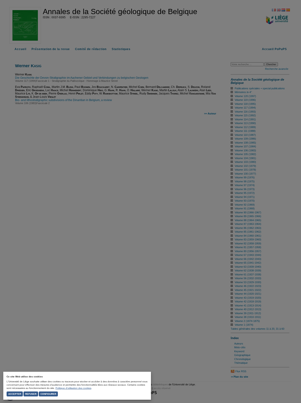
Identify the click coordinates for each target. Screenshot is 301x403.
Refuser (30, 394)
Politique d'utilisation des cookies (73, 388)
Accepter (14, 394)
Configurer (48, 394)
